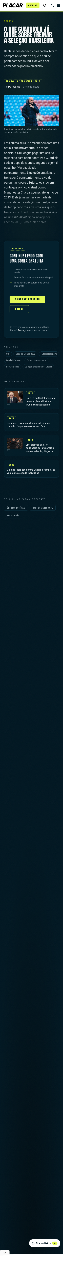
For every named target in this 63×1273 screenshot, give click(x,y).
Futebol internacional (36, 360)
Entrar (19, 309)
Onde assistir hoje (43, 507)
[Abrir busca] (44, 5)
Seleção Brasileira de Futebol (38, 367)
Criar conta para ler (27, 299)
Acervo (8, 20)
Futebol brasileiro (49, 354)
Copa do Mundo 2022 (25, 354)
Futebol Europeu (13, 360)
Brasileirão (13, 515)
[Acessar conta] (52, 5)
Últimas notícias (16, 507)
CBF (8, 354)
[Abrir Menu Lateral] (58, 5)
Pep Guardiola (12, 367)
